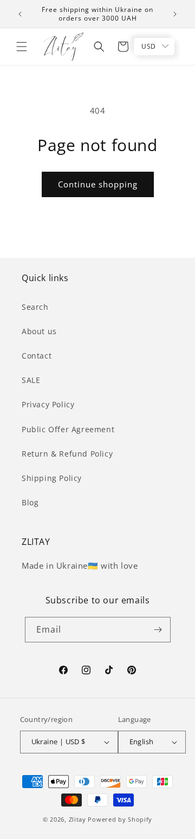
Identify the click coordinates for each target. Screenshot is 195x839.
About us (39, 331)
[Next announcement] (175, 14)
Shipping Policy (52, 478)
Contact (36, 355)
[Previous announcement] (20, 14)
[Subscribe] (158, 629)
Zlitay (77, 819)
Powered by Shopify (120, 819)
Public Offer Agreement (68, 429)
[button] (22, 46)
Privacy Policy (48, 404)
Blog (30, 502)
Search (35, 307)
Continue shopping (98, 184)
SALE (31, 380)
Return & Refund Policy (67, 453)
